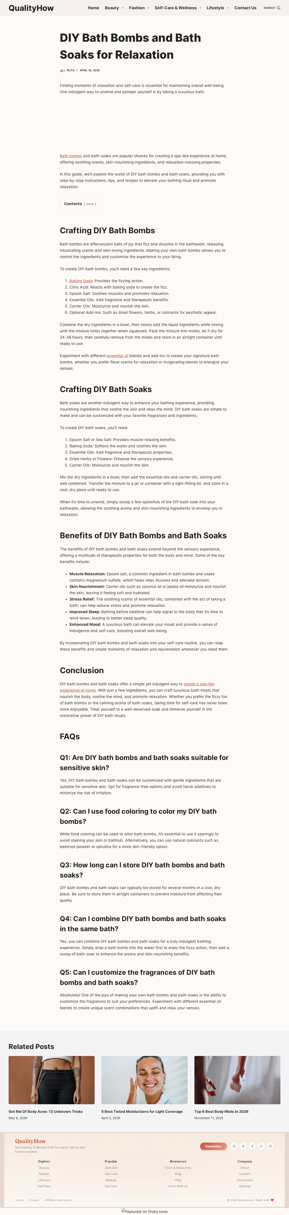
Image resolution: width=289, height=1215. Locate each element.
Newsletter (213, 1146)
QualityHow (31, 8)
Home (93, 7)
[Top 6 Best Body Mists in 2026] (237, 1080)
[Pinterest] (243, 1146)
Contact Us (245, 7)
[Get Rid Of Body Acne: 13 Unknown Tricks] (52, 1080)
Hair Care (111, 1174)
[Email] (270, 1146)
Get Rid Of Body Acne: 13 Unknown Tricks (46, 1111)
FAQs (178, 1180)
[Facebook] (252, 1146)
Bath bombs (71, 156)
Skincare (111, 1167)
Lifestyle (215, 7)
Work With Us (178, 1186)
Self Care (44, 1186)
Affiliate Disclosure (58, 1200)
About (244, 1167)
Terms (19, 1200)
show (90, 204)
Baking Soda (81, 281)
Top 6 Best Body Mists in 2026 (221, 1111)
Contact (245, 1174)
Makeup (111, 1180)
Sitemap (245, 1186)
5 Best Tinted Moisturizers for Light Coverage (142, 1111)
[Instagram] (234, 1146)
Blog (178, 1174)
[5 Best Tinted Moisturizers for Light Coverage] (144, 1080)
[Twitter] (261, 1146)
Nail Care (111, 1186)
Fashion (137, 7)
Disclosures (245, 1180)
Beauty (112, 7)
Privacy (34, 1200)
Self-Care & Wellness (176, 7)
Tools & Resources (178, 1167)
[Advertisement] (144, 126)
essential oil (117, 355)
